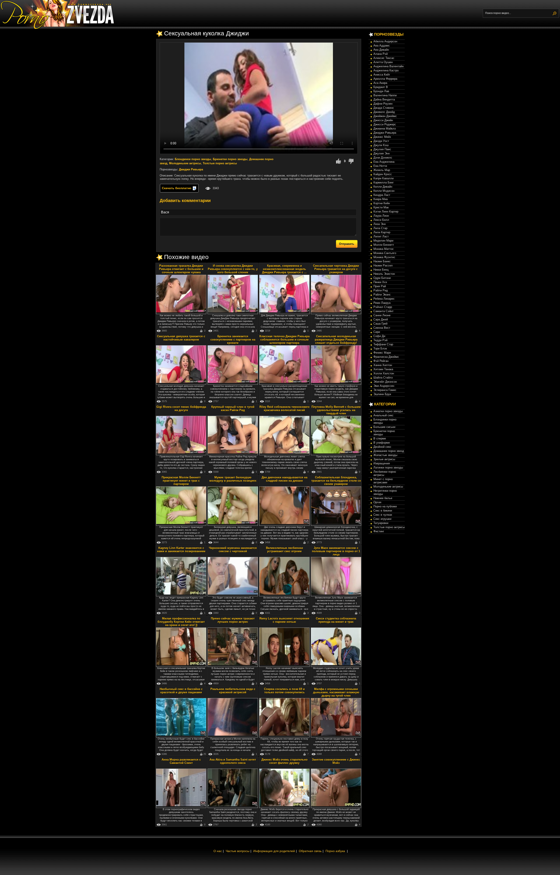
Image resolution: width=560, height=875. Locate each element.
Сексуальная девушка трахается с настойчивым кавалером (181, 338)
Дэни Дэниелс (382, 157)
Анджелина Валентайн (388, 66)
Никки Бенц (380, 269)
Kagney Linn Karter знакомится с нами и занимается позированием (181, 549)
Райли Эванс (382, 294)
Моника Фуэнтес (384, 257)
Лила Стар (380, 228)
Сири (376, 332)
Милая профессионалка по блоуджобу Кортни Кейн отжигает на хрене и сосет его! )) (181, 622)
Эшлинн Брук (382, 394)
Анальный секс (383, 415)
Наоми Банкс (382, 261)
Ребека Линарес (384, 298)
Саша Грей (380, 323)
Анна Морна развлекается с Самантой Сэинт (181, 761)
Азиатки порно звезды (388, 411)
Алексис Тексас (383, 58)
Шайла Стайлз (383, 377)
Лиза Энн (379, 224)
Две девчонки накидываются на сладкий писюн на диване (284, 479)
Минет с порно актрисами (383, 480)
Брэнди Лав (381, 91)
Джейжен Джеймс (385, 116)
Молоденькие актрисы (185, 163)
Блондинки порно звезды (193, 159)
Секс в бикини (382, 510)
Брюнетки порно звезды (230, 159)
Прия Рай (379, 286)
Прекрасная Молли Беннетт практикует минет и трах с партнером (181, 481)
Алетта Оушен (383, 62)
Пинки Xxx (380, 282)
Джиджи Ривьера (191, 169)
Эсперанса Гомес (384, 390)
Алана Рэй (380, 53)
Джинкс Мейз (382, 136)
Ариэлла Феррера (385, 78)
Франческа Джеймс (386, 356)
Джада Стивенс (383, 107)
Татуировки (380, 523)
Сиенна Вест (381, 327)
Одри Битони (382, 278)
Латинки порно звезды (388, 467)
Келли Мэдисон (383, 190)
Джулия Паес (382, 149)
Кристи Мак (381, 207)
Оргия (377, 502)
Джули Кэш (380, 145)
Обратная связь (310, 851)
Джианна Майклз (384, 128)
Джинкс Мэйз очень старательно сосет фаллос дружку (284, 761)
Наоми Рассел (383, 265)
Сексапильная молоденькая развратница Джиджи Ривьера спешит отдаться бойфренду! (336, 339)
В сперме (379, 438)
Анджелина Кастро (386, 70)
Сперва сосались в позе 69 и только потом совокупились (284, 690)
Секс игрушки (382, 519)
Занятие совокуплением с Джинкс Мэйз (336, 761)
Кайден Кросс (382, 174)
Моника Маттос (383, 249)
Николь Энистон (384, 273)
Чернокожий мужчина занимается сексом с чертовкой (233, 549)
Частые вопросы (237, 851)
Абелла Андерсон (385, 41)
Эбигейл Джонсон (385, 381)
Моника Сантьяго (384, 253)
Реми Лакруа (381, 302)
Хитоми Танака (383, 369)
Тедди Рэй (380, 340)
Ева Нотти (380, 166)
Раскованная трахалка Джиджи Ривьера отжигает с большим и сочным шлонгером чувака (181, 269)
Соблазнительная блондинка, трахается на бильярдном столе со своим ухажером (336, 481)
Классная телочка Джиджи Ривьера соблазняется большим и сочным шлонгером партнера (284, 339)
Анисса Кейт (381, 74)
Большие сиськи (384, 427)
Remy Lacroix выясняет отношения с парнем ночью (284, 620)
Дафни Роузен (382, 103)
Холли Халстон (383, 373)
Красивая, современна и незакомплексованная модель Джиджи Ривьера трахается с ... (284, 269)
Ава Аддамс (381, 45)
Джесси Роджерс (384, 124)
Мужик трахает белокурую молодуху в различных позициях (232, 479)
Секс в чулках (382, 514)
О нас (218, 851)
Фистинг (378, 531)
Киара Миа (380, 199)
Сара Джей (380, 319)
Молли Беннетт (383, 244)
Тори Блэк (380, 348)
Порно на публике (385, 506)
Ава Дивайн (381, 49)
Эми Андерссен (383, 385)
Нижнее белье (382, 498)
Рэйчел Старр (382, 307)
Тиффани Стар (383, 344)
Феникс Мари (382, 352)
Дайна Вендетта (384, 99)
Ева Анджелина (383, 161)
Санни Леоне (381, 315)
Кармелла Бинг (383, 182)
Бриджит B (380, 87)
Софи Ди (379, 336)
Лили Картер (381, 232)
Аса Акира (380, 83)
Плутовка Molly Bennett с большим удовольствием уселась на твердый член (336, 410)
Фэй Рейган (380, 361)
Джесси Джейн (383, 120)
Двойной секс (382, 446)
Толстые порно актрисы (220, 163)
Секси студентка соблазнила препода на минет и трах (336, 620)
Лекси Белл (381, 219)
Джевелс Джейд (384, 112)
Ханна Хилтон (382, 365)
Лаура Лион (381, 215)
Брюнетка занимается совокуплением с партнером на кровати (232, 339)
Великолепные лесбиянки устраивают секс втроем (284, 549)
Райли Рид (380, 290)
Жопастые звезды (385, 455)
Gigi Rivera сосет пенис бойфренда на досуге (181, 408)
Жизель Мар (381, 170)
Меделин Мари (383, 240)
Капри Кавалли (383, 178)
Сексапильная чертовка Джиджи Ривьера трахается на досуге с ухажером (336, 269)
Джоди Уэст (381, 141)
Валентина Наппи (385, 95)
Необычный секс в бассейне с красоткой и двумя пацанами (181, 690)
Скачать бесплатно (177, 188)
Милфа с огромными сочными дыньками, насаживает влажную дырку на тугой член (336, 692)
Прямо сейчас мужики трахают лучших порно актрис (233, 620)
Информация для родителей (274, 851)
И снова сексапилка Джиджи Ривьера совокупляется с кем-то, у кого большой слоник (233, 269)
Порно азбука (335, 851)
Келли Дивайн (382, 186)
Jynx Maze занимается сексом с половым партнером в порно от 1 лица (336, 551)
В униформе (381, 442)
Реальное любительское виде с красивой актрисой (232, 690)
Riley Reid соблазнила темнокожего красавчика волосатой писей (284, 408)
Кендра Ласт (381, 195)
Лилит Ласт (381, 236)
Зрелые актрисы (384, 459)
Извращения (381, 463)
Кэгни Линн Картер (385, 211)
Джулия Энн (381, 153)
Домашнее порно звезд (388, 451)
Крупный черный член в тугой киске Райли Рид (232, 408)
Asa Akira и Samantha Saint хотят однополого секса (233, 761)
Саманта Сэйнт (383, 311)
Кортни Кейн (381, 203)
